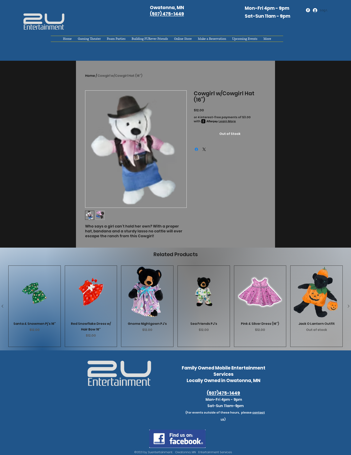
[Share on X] (204, 149)
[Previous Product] (2, 306)
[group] (175, 306)
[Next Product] (348, 306)
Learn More (227, 121)
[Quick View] (35, 292)
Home (90, 75)
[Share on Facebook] (196, 149)
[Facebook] (308, 10)
